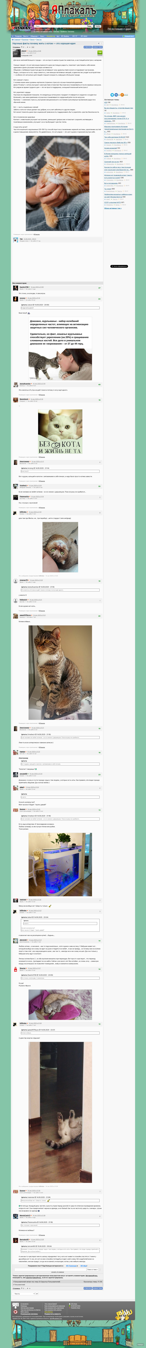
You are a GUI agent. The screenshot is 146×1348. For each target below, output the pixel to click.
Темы (89, 26)
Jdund (23, 51)
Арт (58, 36)
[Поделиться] (98, 43)
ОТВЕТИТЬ (87, 47)
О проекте (24, 1304)
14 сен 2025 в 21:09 (37, 287)
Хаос (42, 36)
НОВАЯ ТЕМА (97, 47)
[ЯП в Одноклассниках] (122, 95)
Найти (98, 26)
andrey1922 (110, 185)
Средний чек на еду (111, 162)
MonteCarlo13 (25, 1215)
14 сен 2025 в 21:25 (34, 809)
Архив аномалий (110, 148)
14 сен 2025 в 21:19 (35, 512)
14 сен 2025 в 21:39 (37, 1239)
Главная (17, 40)
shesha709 (109, 139)
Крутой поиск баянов (42, 29)
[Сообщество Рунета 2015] (124, 1314)
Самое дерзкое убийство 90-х (115, 142)
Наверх (140, 1345)
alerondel (23, 940)
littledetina (109, 205)
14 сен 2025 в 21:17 (37, 461)
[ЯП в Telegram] (112, 95)
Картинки (119, 139)
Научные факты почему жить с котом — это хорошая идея (44, 43)
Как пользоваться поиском (55, 1306)
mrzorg (22, 298)
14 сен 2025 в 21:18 (35, 485)
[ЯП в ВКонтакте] (116, 95)
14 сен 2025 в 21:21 (35, 600)
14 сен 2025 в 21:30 (34, 1190)
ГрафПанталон (111, 123)
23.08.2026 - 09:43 (30, 239)
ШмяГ (108, 199)
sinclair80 (23, 774)
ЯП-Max (84, 1266)
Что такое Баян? (51, 1304)
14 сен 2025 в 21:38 (39, 1215)
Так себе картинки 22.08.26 (114, 137)
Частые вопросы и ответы (31, 1310)
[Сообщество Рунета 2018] (118, 1314)
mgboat (108, 158)
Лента (25, 36)
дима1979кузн (25, 615)
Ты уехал (107, 189)
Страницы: (16, 47)
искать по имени (57, 1272)
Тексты (39, 40)
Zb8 (107, 105)
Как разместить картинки (54, 1308)
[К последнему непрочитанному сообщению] (32, 47)
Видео (118, 205)
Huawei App (75, 1308)
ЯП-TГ (74, 36)
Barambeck (24, 399)
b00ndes (23, 512)
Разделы (18, 36)
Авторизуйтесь (91, 1276)
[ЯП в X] (125, 95)
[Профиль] (17, 53)
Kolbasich (23, 600)
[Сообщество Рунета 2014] (130, 1314)
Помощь (56, 31)
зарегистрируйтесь (33, 1278)
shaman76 (24, 580)
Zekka (108, 113)
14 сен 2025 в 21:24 (36, 773)
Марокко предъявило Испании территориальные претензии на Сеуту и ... (118, 129)
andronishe (109, 172)
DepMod (109, 150)
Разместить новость (53, 1314)
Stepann (108, 145)
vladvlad (23, 900)
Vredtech (23, 485)
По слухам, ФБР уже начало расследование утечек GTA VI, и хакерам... (116, 118)
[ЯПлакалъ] (22, 29)
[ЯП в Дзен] (119, 95)
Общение (34, 36)
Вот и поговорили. (111, 183)
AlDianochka (110, 164)
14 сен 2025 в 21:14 (34, 298)
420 (105, 102)
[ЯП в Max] (127, 95)
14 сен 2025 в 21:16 (39, 383)
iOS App (74, 1304)
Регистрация (115, 28)
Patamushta (24, 496)
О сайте (37, 31)
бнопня (22, 809)
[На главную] (12, 36)
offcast (108, 134)
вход (128, 28)
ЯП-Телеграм (71, 1266)
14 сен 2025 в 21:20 (36, 580)
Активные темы (46, 31)
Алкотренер (24, 461)
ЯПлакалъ (37, 234)
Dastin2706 (24, 287)
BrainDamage (110, 191)
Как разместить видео (53, 1310)
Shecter (23, 968)
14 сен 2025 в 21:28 (35, 1023)
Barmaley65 (24, 1239)
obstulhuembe (25, 384)
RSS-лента (25, 1312)
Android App (75, 1306)
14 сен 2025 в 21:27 (35, 910)
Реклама (71, 31)
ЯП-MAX (84, 36)
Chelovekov (110, 180)
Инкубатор (51, 36)
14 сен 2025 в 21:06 (34, 51)
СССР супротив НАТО (112, 202)
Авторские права (27, 1308)
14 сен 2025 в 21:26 (35, 899)
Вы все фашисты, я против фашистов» (118, 108)
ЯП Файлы (65, 36)
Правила (63, 31)
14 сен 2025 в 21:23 (33, 751)
